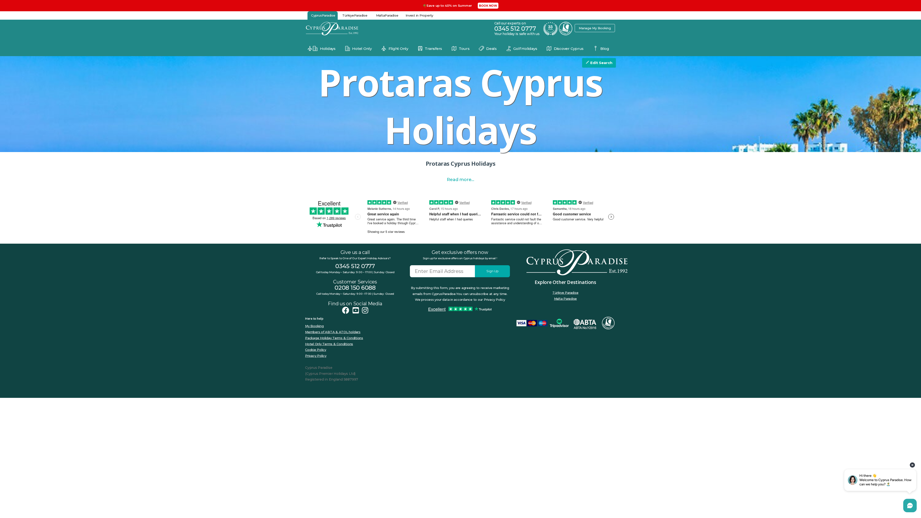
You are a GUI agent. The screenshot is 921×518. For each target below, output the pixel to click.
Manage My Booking (595, 28)
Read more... (460, 179)
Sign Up (492, 271)
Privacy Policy (315, 356)
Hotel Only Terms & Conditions (329, 344)
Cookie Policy (315, 350)
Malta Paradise (565, 298)
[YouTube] (356, 310)
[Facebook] (345, 310)
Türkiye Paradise (565, 292)
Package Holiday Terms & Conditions (334, 338)
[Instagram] (365, 310)
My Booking (314, 326)
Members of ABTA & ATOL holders (332, 332)
